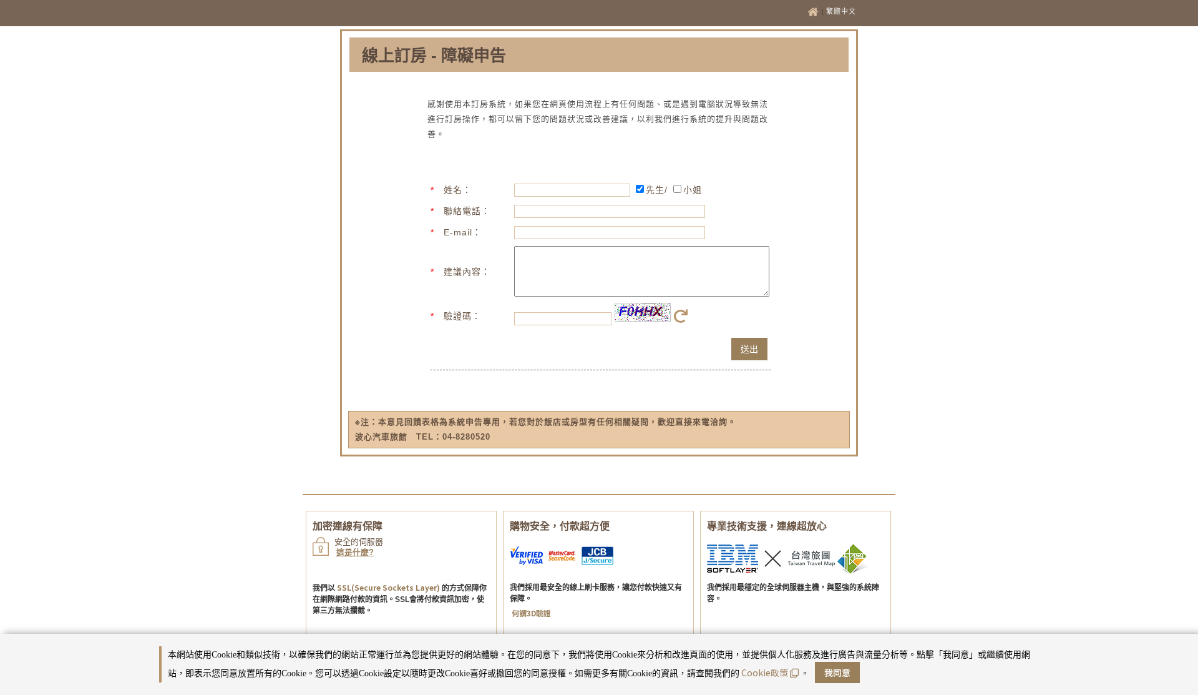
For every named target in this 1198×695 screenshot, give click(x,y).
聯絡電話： (467, 211)
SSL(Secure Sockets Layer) (388, 587)
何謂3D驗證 (531, 613)
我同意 (837, 672)
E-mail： (463, 232)
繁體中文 (841, 11)
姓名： (458, 190)
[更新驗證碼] (683, 319)
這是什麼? (355, 552)
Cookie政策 (764, 672)
